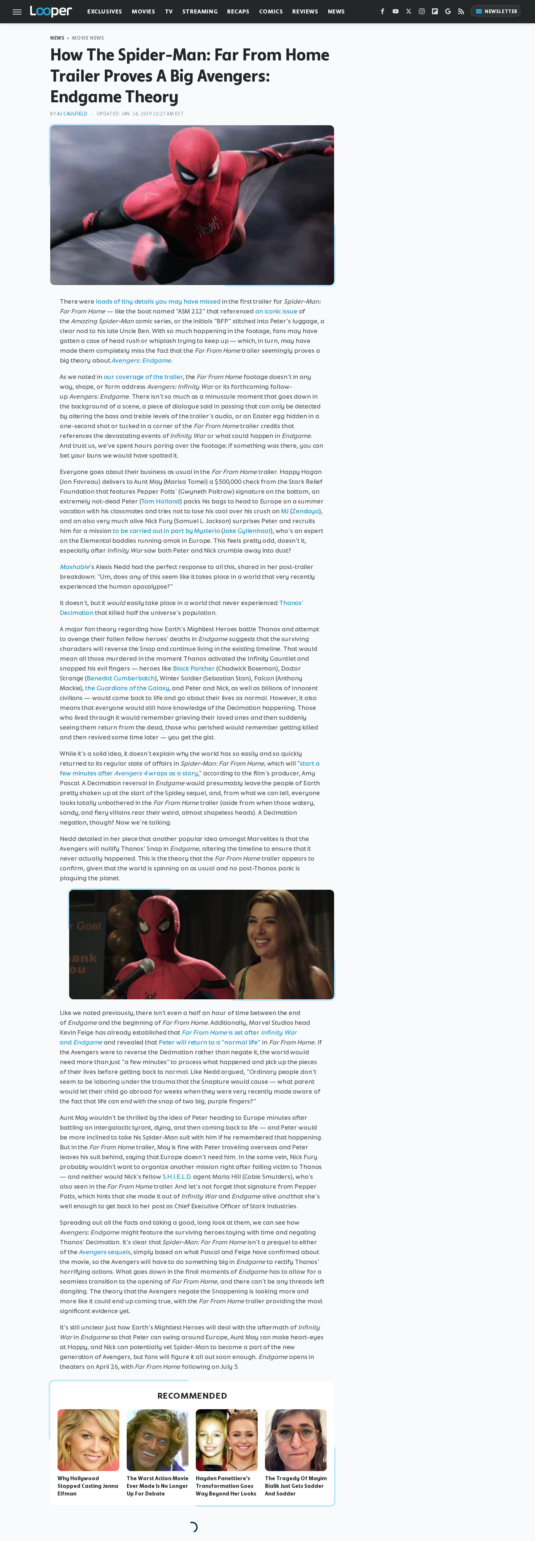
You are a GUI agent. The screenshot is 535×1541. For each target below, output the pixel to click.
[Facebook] (382, 13)
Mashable (75, 566)
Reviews (305, 11)
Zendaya (305, 511)
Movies (143, 11)
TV (169, 11)
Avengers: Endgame (141, 360)
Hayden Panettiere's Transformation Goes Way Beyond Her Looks (226, 1486)
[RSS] (461, 13)
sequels (104, 1252)
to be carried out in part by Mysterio (166, 530)
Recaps (238, 11)
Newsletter (501, 11)
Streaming (200, 11)
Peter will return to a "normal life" (210, 1042)
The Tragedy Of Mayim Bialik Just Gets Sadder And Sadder (296, 1486)
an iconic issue (276, 311)
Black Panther (194, 668)
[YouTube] (395, 13)
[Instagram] (421, 13)
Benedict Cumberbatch (121, 678)
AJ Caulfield (72, 114)
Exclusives (104, 11)
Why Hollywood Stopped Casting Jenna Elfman (88, 1486)
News (336, 11)
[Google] (448, 13)
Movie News (88, 38)
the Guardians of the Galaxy (127, 688)
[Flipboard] (435, 13)
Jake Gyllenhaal (246, 530)
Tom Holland (160, 501)
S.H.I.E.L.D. (177, 1176)
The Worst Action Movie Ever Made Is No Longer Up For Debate (158, 1486)
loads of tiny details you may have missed (158, 301)
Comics (271, 11)
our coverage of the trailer (143, 376)
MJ (285, 511)
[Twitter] (408, 13)
